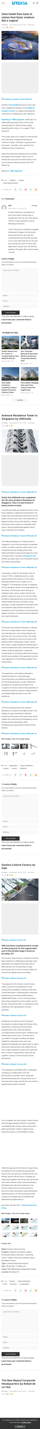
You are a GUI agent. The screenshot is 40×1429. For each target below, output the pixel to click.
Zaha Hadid (13, 105)
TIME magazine (16, 171)
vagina (22, 180)
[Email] (12, 27)
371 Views (5, 423)
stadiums (13, 180)
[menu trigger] (4, 3)
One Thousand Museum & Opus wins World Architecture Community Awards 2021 (29, 356)
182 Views (5, 1391)
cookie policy (26, 1422)
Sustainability (25, 1284)
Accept (20, 1426)
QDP (10, 206)
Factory (12, 1281)
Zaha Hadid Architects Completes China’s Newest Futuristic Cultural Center (9, 387)
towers (15, 768)
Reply (35, 205)
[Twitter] (5, 27)
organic (6, 768)
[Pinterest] (7, 27)
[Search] (37, 3)
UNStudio (23, 768)
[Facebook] (3, 27)
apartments (13, 765)
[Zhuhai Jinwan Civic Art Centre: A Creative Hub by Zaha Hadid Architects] (10, 342)
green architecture (27, 765)
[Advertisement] (20, 77)
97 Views (4, 872)
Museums (14, 1284)
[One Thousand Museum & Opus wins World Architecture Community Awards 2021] (29, 342)
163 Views (5, 25)
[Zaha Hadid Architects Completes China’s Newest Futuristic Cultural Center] (10, 374)
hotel (5, 1284)
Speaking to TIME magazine (13, 119)
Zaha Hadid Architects (11, 183)
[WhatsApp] (9, 27)
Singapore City (30, 556)
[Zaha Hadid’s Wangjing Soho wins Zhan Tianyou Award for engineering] (29, 374)
